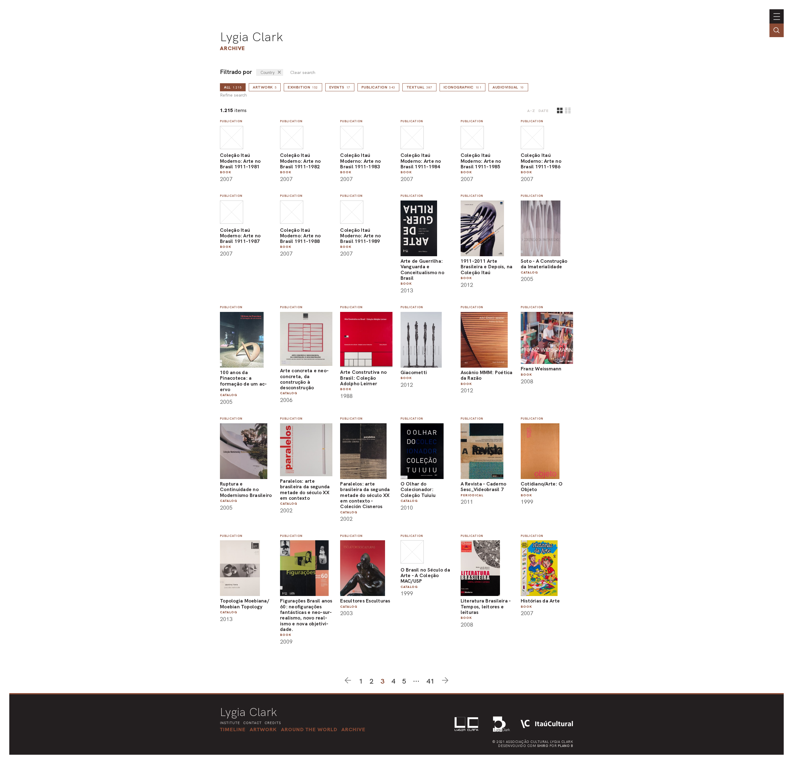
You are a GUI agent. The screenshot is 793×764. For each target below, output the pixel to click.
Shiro (543, 746)
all (233, 87)
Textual (419, 87)
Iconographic (463, 87)
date (543, 110)
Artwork (265, 87)
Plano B (565, 746)
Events (339, 87)
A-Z (531, 110)
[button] (309, 729)
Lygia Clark (251, 37)
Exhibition (303, 87)
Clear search (302, 72)
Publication (378, 87)
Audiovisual (508, 87)
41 (430, 681)
